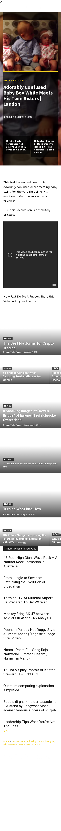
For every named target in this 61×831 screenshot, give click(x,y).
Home (6, 741)
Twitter (16, 819)
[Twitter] (9, 820)
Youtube (32, 819)
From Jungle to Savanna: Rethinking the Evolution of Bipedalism (24, 582)
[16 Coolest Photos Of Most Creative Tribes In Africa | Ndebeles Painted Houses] (44, 128)
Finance (7, 338)
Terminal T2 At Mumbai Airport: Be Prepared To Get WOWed (28, 600)
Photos (7, 406)
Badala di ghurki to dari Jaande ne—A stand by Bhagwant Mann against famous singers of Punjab (29, 706)
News (55, 368)
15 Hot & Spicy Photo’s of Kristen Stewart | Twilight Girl (29, 672)
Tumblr (34, 814)
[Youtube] (25, 820)
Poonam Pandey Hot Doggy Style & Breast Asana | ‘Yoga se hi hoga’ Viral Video (29, 634)
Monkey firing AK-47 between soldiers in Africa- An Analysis (27, 616)
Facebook (17, 814)
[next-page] (7, 731)
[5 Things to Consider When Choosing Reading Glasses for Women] (24, 370)
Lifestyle (8, 459)
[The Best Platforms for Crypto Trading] (30, 333)
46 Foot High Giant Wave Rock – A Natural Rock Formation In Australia (30, 562)
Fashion (7, 369)
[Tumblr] (28, 814)
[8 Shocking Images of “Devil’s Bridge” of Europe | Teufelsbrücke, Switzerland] (30, 406)
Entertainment (15, 80)
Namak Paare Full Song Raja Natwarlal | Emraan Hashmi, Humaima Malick (25, 654)
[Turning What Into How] (30, 495)
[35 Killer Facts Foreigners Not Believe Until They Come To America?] (16, 128)
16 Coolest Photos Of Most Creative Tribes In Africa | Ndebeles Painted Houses (44, 146)
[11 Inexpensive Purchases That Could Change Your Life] (30, 450)
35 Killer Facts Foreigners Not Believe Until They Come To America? (16, 145)
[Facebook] (9, 814)
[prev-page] (4, 731)
